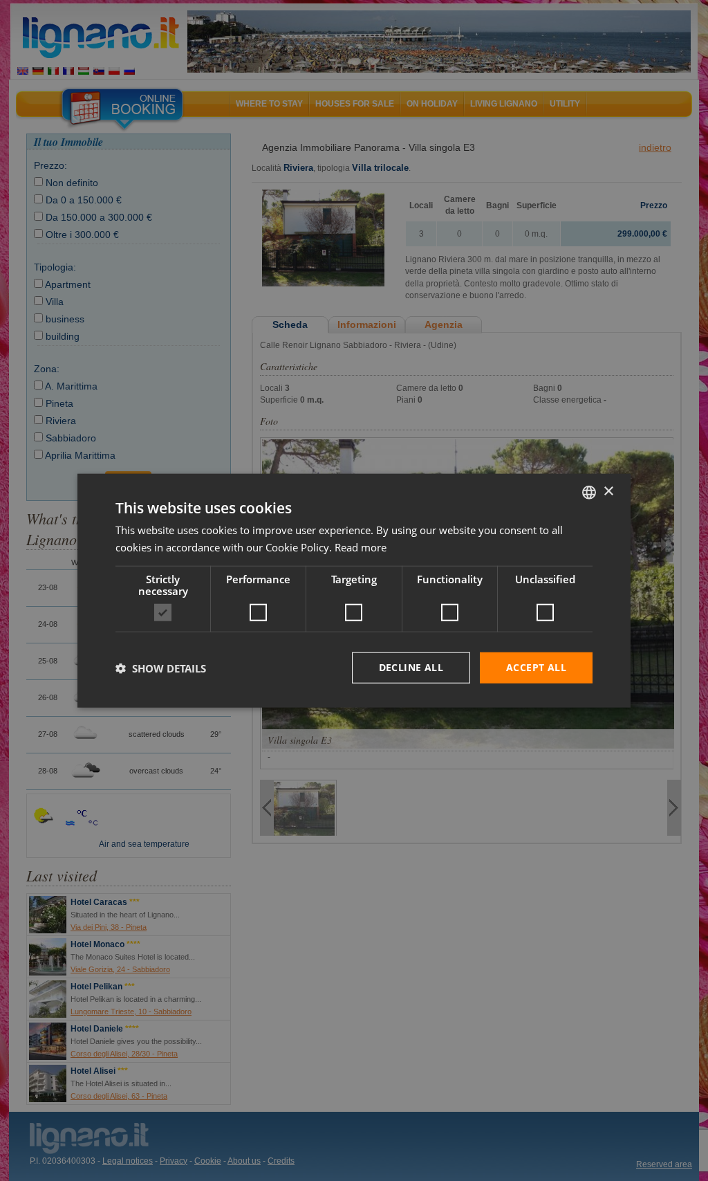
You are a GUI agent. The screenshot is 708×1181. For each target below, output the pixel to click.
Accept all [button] (536, 667)
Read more (360, 546)
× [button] (608, 491)
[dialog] (354, 590)
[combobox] (589, 492)
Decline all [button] (411, 667)
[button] (160, 667)
